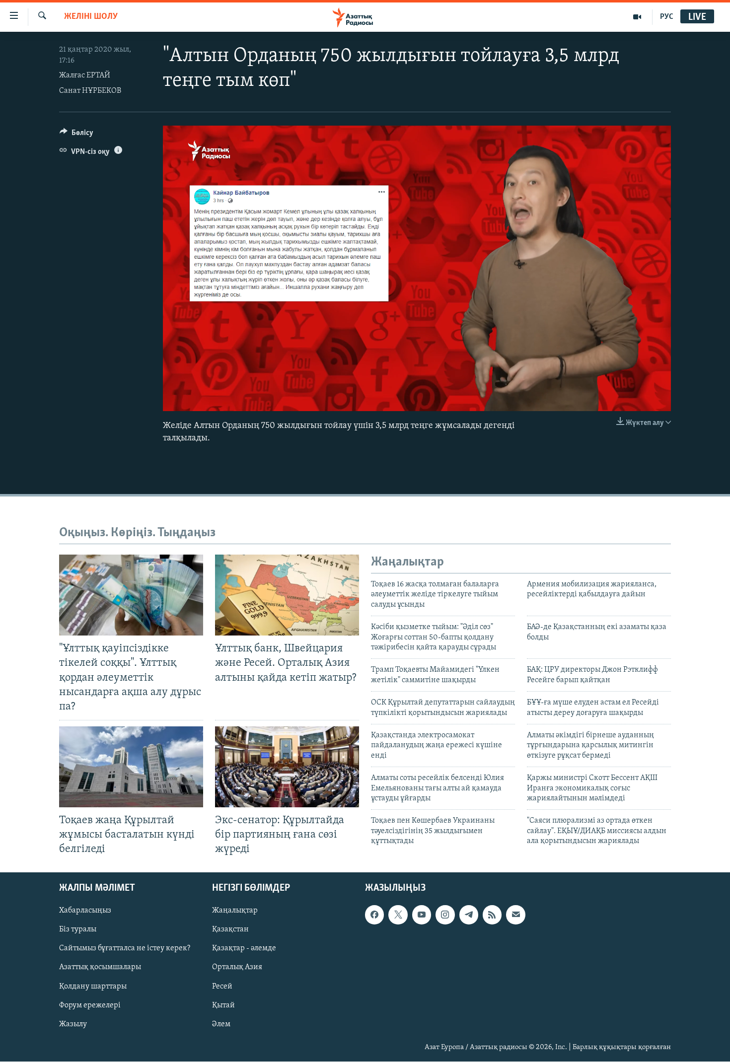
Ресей (222, 987)
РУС (666, 17)
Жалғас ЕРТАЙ (84, 75)
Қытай (223, 1005)
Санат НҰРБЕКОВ (90, 91)
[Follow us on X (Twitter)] (397, 915)
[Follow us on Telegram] (468, 915)
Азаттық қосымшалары (100, 968)
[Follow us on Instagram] (445, 915)
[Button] (76, 135)
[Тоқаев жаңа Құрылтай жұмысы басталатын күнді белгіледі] (131, 766)
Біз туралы (77, 930)
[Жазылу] (515, 915)
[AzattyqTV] (637, 16)
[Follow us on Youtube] (421, 915)
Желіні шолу (91, 16)
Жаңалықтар (235, 911)
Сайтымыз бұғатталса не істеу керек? (124, 949)
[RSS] (492, 915)
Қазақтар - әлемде (244, 949)
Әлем (221, 1024)
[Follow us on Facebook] (374, 915)
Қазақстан (230, 930)
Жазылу (73, 1024)
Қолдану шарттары (93, 987)
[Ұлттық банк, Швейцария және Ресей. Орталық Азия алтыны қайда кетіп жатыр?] (287, 595)
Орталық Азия (237, 968)
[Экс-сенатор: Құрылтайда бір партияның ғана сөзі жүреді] (287, 766)
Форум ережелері (90, 1005)
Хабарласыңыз (85, 911)
